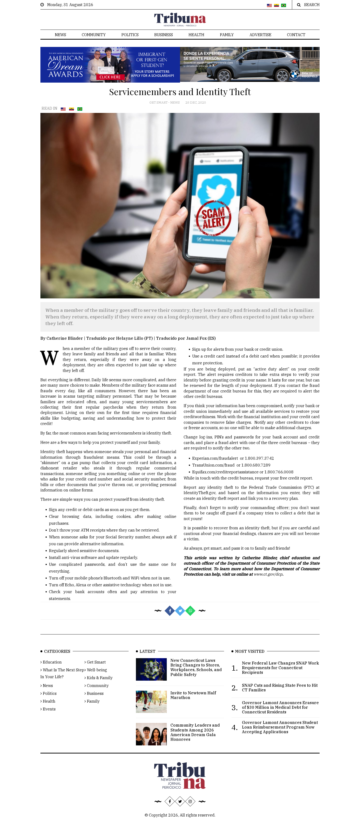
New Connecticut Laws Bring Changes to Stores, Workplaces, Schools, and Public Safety (196, 667)
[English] (269, 5)
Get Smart (158, 102)
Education (52, 662)
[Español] (276, 5)
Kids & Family (99, 677)
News (60, 34)
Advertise (260, 34)
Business (163, 34)
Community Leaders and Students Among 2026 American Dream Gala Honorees (195, 732)
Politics (130, 34)
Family (227, 34)
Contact (296, 34)
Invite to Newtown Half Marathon (193, 695)
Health (196, 34)
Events (49, 709)
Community (94, 34)
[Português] (283, 5)
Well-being (96, 669)
